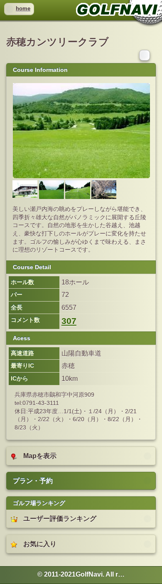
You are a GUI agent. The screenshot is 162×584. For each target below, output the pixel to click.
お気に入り (39, 543)
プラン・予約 (33, 480)
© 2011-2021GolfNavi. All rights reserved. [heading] (81, 574)
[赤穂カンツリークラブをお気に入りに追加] (145, 55)
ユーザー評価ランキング (59, 518)
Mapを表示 (39, 455)
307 (68, 321)
